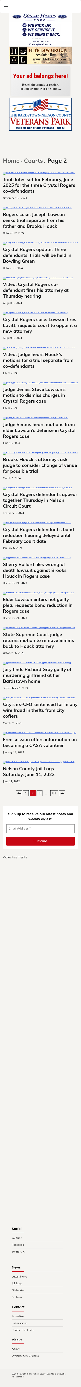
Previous (19, 793)
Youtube (17, 1237)
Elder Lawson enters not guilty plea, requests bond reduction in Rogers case (38, 605)
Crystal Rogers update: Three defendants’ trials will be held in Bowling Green (37, 255)
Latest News (19, 1276)
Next (62, 793)
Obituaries (18, 1290)
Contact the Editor (23, 1330)
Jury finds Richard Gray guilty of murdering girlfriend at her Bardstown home (37, 675)
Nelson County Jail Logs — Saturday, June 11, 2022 (31, 771)
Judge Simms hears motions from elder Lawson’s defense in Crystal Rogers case (39, 430)
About (15, 1348)
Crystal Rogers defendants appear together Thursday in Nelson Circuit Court (40, 500)
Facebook (18, 1244)
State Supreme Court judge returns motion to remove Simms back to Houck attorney (38, 640)
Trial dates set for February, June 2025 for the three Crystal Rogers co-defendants (39, 185)
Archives (17, 1297)
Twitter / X (18, 1251)
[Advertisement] (40, 1029)
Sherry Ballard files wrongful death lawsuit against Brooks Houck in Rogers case (35, 570)
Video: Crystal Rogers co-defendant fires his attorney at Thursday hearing (36, 290)
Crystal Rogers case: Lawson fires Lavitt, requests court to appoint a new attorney (40, 325)
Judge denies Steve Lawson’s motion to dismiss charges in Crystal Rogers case (34, 395)
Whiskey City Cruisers (25, 1355)
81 (54, 793)
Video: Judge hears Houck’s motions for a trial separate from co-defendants (38, 360)
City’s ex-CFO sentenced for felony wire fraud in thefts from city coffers (40, 710)
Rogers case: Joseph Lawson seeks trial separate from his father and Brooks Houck (34, 220)
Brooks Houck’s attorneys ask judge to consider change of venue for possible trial (40, 465)
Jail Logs (17, 1283)
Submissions (19, 1323)
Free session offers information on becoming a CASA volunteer (40, 742)
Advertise (18, 1316)
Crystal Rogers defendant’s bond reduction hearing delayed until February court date (38, 535)
